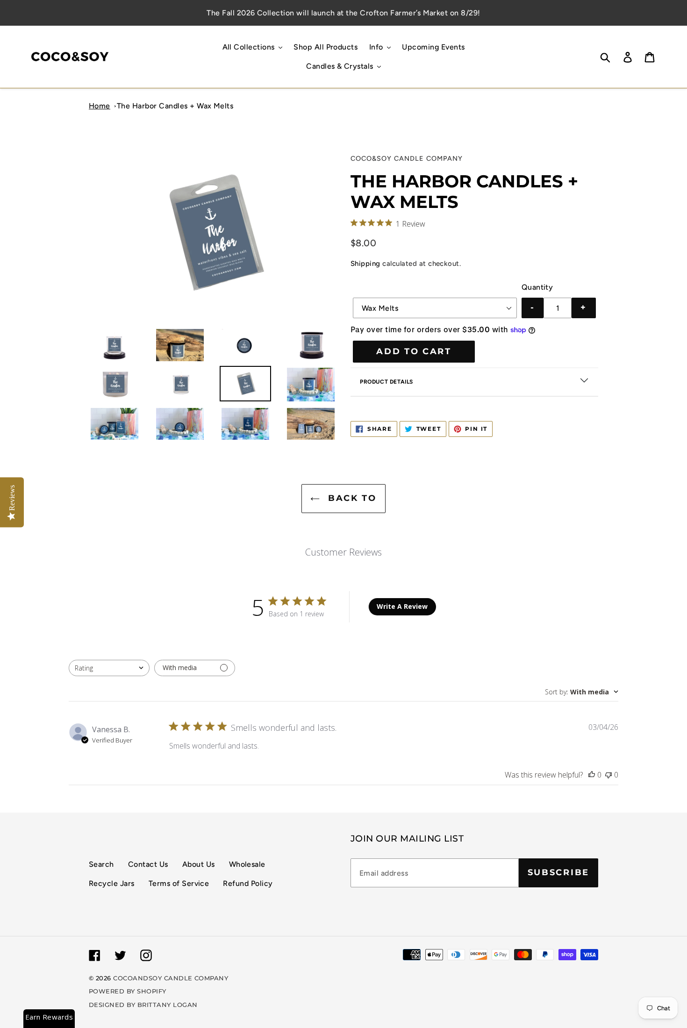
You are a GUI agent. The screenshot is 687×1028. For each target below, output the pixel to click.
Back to (350, 498)
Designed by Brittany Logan (143, 1004)
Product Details (386, 381)
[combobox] (109, 668)
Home (99, 105)
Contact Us (148, 864)
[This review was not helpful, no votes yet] (608, 775)
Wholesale (247, 864)
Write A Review (402, 606)
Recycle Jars (112, 883)
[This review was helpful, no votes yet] (591, 775)
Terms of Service (179, 883)
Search (101, 864)
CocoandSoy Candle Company (170, 978)
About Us (198, 864)
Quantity (537, 287)
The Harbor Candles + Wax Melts (175, 105)
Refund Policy (247, 883)
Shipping (365, 263)
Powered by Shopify (127, 991)
